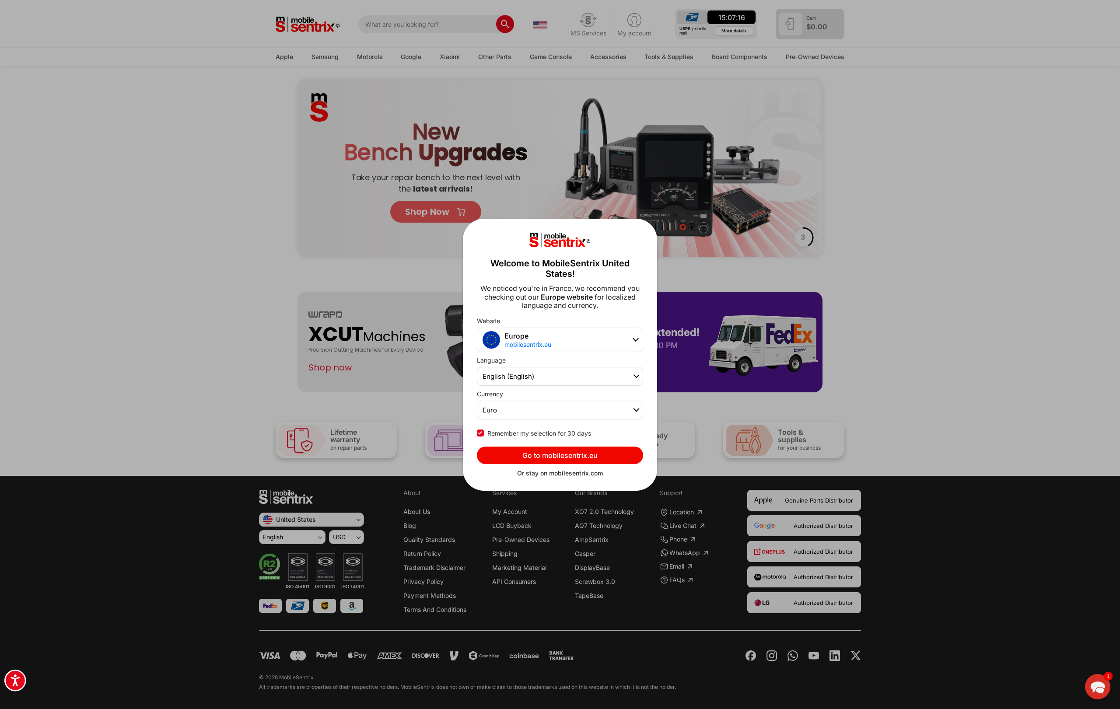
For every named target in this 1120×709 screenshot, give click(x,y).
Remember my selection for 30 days (539, 433)
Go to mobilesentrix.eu (560, 455)
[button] (1097, 686)
